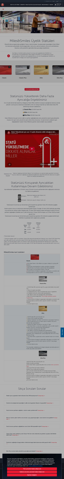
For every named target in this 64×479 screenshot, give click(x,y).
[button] (32, 475)
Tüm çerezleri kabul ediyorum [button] (32, 469)
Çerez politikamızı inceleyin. (36, 465)
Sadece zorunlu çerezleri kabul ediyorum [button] (32, 472)
